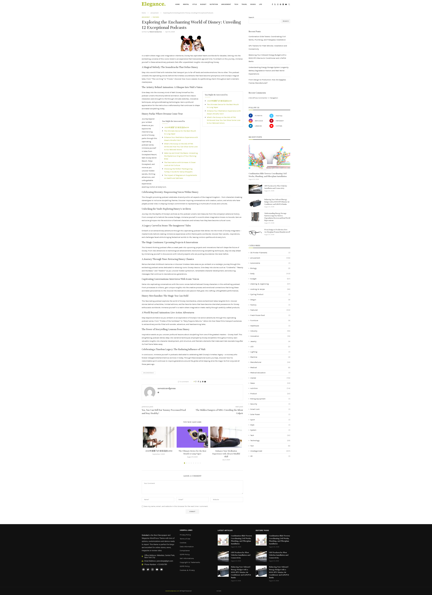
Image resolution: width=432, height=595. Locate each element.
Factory (270, 305)
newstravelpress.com (172, 591)
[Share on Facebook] (198, 382)
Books (253, 4)
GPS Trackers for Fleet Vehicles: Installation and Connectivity (275, 187)
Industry (270, 331)
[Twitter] (275, 4)
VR (270, 456)
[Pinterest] (280, 4)
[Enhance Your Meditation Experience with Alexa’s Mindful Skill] (226, 437)
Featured (270, 310)
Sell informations (187, 558)
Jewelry (270, 341)
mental (186, 4)
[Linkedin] (283, 4)
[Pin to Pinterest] (202, 382)
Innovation (270, 336)
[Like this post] (196, 382)
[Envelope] (161, 569)
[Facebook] (272, 4)
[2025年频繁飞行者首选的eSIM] (158, 437)
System (270, 430)
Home (177, 4)
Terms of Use (185, 539)
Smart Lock (270, 409)
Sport (270, 420)
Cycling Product (270, 294)
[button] (146, 446)
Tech (236, 4)
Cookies (183, 543)
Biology (270, 268)
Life (260, 4)
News (270, 383)
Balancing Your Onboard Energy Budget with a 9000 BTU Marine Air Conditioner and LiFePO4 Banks (267, 58)
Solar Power (270, 414)
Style (194, 4)
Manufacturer (270, 362)
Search (251, 17)
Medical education (270, 373)
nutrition (214, 4)
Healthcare (270, 326)
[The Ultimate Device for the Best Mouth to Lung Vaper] (192, 437)
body (270, 273)
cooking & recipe (270, 289)
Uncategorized (270, 451)
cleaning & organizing (270, 284)
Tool (270, 446)
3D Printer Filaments (270, 253)
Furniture (270, 320)
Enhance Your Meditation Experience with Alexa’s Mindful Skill (226, 454)
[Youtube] (286, 4)
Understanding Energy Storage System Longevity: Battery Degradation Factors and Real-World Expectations (269, 70)
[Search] (289, 5)
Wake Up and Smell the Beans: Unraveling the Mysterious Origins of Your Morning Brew (181, 156)
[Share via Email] (205, 382)
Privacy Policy (185, 535)
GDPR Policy (185, 554)
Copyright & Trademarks (190, 562)
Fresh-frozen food (270, 315)
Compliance (185, 550)
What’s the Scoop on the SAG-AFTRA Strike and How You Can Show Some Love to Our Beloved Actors (223, 120)
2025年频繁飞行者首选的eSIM (219, 101)
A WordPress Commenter (258, 98)
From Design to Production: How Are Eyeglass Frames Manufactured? (277, 231)
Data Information (187, 547)
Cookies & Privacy (187, 570)
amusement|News (148, 373)
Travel (244, 4)
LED (270, 346)
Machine (270, 357)
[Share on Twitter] (200, 382)
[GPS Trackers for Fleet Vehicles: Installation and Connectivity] (255, 189)
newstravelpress (156, 32)
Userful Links (186, 530)
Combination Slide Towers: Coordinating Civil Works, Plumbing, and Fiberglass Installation (268, 175)
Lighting (270, 352)
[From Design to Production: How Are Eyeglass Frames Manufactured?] (255, 232)
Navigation (274, 98)
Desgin (270, 300)
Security (270, 404)
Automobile (270, 263)
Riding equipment (270, 399)
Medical (270, 367)
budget (203, 4)
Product (270, 394)
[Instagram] (278, 4)
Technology (270, 440)
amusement (226, 4)
